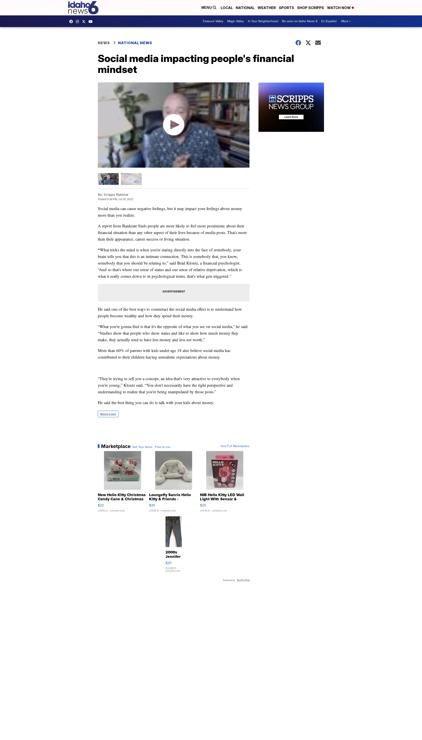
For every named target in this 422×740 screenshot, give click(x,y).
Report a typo (108, 414)
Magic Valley (235, 21)
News (104, 43)
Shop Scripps (310, 7)
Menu (207, 7)
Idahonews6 (72, 21)
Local (227, 7)
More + (346, 21)
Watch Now (339, 7)
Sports (286, 7)
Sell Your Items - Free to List (151, 447)
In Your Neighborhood (263, 21)
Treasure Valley (212, 21)
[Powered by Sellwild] (243, 580)
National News (135, 43)
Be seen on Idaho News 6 (299, 21)
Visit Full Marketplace (235, 446)
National (245, 7)
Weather (267, 7)
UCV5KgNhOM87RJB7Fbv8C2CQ (92, 21)
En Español (329, 21)
